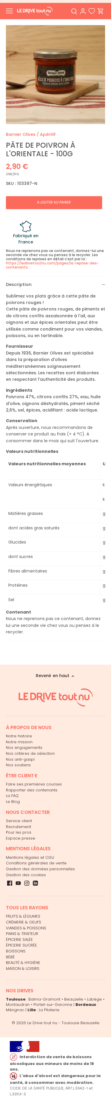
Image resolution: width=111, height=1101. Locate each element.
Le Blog (13, 801)
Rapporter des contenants (31, 790)
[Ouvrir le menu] (9, 11)
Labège (94, 999)
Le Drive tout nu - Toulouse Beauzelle (63, 1023)
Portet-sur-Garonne (52, 1004)
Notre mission (19, 742)
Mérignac (15, 1010)
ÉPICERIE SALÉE (19, 939)
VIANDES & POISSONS (26, 928)
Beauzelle (73, 999)
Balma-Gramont (44, 999)
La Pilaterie (49, 1010)
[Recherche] (74, 11)
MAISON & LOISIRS (22, 968)
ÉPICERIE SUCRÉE (21, 945)
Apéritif (48, 134)
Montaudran (18, 1004)
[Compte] (82, 11)
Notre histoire (19, 736)
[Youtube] (18, 883)
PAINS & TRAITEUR (22, 933)
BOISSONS (15, 951)
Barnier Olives (21, 134)
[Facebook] (9, 883)
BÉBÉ (10, 957)
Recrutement (18, 827)
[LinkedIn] (35, 883)
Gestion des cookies (26, 875)
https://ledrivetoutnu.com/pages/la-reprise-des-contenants (52, 265)
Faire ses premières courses (34, 784)
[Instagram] (26, 883)
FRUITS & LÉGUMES (23, 916)
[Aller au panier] (100, 11)
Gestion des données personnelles (40, 869)
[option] (55, 74)
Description (19, 284)
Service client (19, 821)
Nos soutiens (18, 765)
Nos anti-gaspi (20, 759)
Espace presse (20, 838)
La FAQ (12, 795)
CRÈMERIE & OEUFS (23, 922)
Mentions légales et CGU (30, 857)
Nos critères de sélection (30, 753)
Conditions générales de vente (36, 863)
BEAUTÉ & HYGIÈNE (23, 962)
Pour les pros (18, 832)
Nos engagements (24, 747)
